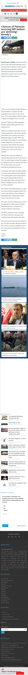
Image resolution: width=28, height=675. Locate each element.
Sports (10, 467)
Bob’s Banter (4, 582)
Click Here (23, 20)
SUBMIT (5, 525)
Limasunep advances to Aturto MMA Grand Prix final (17, 477)
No (4, 508)
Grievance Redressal (7, 616)
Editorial (11, 424)
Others (5, 510)
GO (3, 632)
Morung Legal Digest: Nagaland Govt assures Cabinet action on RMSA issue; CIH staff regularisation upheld (17, 431)
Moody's (3, 235)
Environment (4, 600)
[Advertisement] (14, 93)
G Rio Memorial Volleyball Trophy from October (17, 484)
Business (3, 584)
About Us (4, 612)
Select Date (4, 627)
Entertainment (5, 597)
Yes (4, 506)
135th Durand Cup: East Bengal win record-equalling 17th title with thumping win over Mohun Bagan (17, 454)
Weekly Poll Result (21, 525)
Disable (3, 589)
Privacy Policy (5, 614)
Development (4, 588)
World (2, 58)
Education (3, 595)
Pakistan (3, 234)
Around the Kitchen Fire (7, 580)
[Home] (13, 6)
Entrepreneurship (5, 599)
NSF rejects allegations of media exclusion (17, 439)
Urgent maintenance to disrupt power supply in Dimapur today (17, 446)
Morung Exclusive (13, 435)
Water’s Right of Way (14, 422)
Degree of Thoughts (6, 586)
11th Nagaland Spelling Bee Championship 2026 (16, 417)
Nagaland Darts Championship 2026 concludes (17, 471)
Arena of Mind (4, 578)
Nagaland (11, 442)
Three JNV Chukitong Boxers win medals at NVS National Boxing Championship (17, 463)
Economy (3, 591)
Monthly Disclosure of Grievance (10, 619)
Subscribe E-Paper (14, 10)
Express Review (5, 602)
